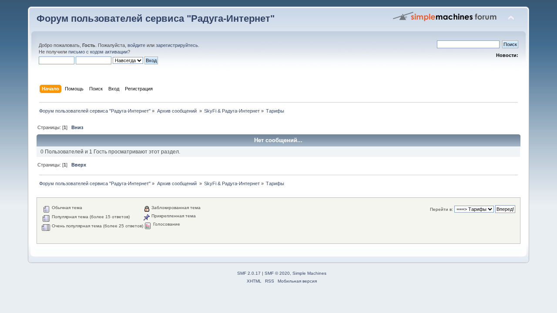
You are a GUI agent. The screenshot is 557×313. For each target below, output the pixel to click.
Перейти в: (441, 209)
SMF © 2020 (277, 273)
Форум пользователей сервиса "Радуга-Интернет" (156, 18)
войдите (136, 45)
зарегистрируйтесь (177, 45)
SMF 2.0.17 (249, 273)
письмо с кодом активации (98, 51)
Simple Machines (309, 273)
